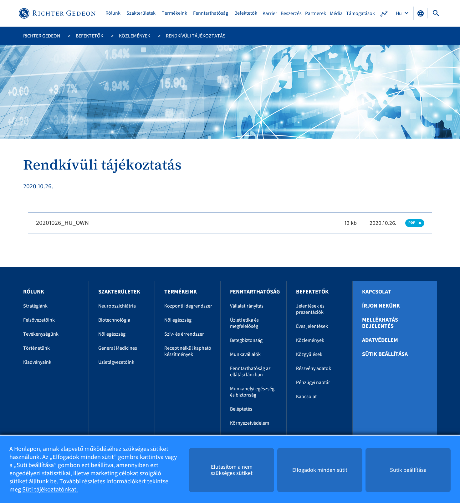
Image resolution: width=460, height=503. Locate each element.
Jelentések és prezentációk (310, 309)
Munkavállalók (245, 354)
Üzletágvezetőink (116, 362)
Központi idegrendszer (188, 306)
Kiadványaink (37, 362)
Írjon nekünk (381, 306)
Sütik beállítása (385, 354)
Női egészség (111, 334)
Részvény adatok (313, 368)
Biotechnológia (114, 320)
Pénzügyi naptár (313, 382)
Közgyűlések (309, 354)
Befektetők (245, 13)
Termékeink (174, 13)
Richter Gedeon (41, 35)
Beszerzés (291, 13)
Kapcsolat (306, 396)
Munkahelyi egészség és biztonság (252, 391)
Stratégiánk (35, 306)
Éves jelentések (312, 326)
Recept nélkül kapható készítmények (187, 351)
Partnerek (315, 13)
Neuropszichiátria (117, 306)
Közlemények (134, 35)
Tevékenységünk (41, 334)
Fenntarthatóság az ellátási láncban (250, 371)
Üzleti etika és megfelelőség (244, 323)
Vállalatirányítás (246, 306)
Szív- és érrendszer (184, 334)
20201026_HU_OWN (62, 223)
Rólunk (112, 13)
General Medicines (117, 348)
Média (336, 13)
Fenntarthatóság (210, 13)
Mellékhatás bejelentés (380, 323)
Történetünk (36, 348)
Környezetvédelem (249, 423)
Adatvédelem (380, 340)
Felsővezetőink (39, 320)
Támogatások (360, 13)
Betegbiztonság (246, 340)
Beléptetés (241, 409)
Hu (399, 13)
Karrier (270, 13)
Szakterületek (141, 13)
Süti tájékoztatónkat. (50, 489)
